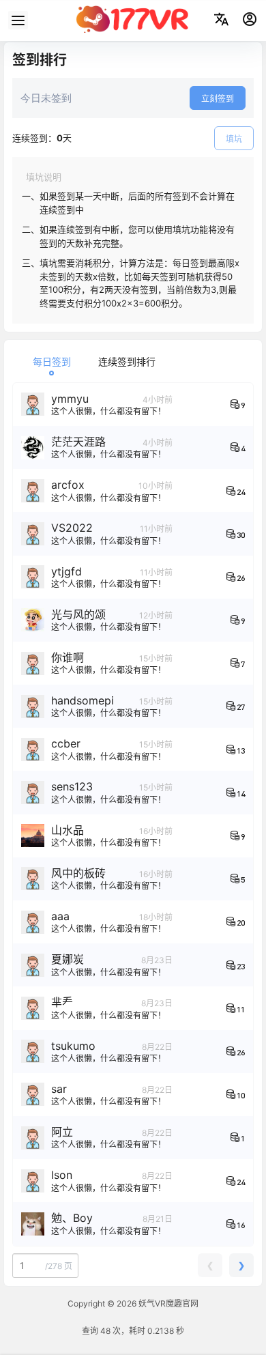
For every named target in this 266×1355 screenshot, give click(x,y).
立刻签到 (217, 99)
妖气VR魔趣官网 (167, 1303)
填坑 (234, 139)
